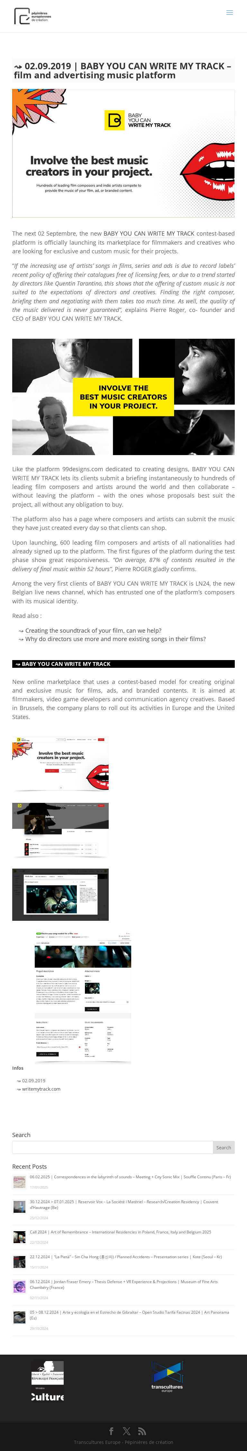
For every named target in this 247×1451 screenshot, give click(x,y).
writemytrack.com (41, 1089)
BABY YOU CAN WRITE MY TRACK (149, 233)
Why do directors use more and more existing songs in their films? (115, 639)
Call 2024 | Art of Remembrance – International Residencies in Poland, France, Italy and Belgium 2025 (120, 1232)
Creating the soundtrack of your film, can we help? (93, 630)
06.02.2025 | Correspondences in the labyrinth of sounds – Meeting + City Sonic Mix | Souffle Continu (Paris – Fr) (130, 1177)
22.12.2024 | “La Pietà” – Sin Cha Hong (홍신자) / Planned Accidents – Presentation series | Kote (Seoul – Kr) (126, 1257)
